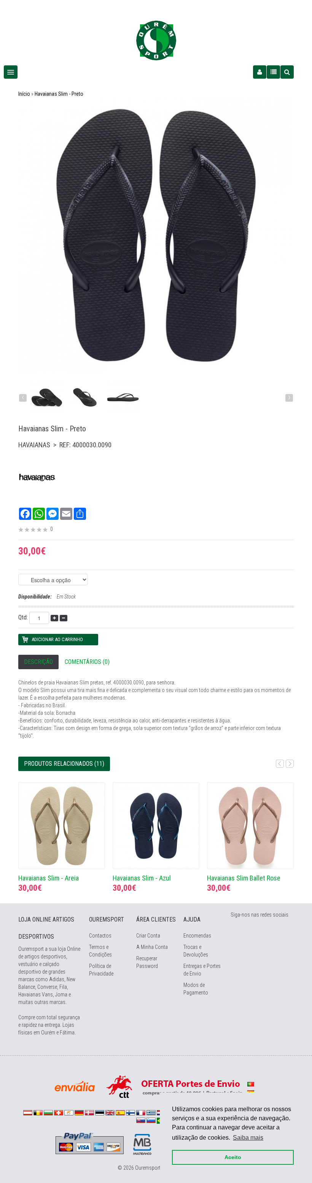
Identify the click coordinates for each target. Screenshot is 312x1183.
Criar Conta (148, 936)
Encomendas (197, 936)
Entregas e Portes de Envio (202, 970)
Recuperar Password (147, 962)
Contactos (100, 936)
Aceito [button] (232, 1157)
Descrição (38, 661)
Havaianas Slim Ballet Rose (243, 878)
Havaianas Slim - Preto (59, 94)
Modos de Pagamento (195, 989)
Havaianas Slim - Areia (48, 878)
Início (24, 94)
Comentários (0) (87, 661)
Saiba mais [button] (248, 1137)
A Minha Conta (152, 947)
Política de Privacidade (101, 970)
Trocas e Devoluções (195, 951)
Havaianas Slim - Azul (142, 878)
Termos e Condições (100, 951)
